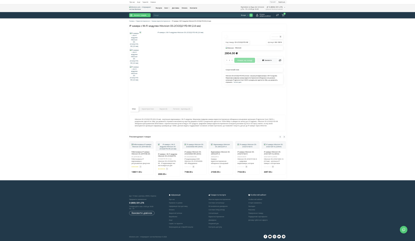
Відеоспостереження (216, 217)
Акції (138, 2)
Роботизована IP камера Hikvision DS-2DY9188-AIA (141, 153)
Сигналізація (213, 213)
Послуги (159, 8)
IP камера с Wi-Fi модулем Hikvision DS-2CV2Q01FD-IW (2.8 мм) (167, 156)
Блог (166, 8)
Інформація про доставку (178, 206)
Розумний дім (214, 223)
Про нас (132, 2)
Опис (134, 109)
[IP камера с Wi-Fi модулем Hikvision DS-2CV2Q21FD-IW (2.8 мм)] (180, 32)
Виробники (173, 217)
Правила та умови (175, 203)
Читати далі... (238, 82)
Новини (153, 2)
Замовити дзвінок (141, 212)
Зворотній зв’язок (175, 213)
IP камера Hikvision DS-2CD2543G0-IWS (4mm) (192, 153)
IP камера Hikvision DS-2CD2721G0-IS (245, 153)
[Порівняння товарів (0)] (277, 15)
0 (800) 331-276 (275, 7)
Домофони (212, 220)
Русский (272, 2)
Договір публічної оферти (258, 220)
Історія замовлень (255, 203)
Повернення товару (255, 213)
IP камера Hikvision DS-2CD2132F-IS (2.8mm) (272, 153)
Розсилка (251, 210)
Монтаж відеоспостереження (219, 199)
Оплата (184, 8)
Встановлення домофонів (218, 206)
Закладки (251, 206)
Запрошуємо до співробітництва (181, 227)
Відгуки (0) (163, 109)
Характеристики (148, 109)
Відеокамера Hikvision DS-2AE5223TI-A (220, 153)
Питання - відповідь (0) (181, 109)
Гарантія (145, 2)
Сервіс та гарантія (176, 223)
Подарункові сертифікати (257, 217)
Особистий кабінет (255, 199)
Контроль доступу (215, 227)
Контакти (193, 8)
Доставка (175, 8)
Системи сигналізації (216, 203)
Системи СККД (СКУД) (217, 210)
